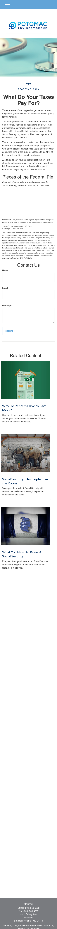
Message (7, 305)
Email (5, 287)
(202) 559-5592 (32, 907)
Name (5, 270)
